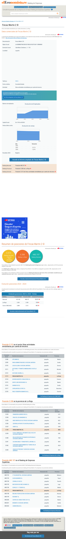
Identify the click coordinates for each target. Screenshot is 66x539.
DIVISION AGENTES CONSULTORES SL (21, 379)
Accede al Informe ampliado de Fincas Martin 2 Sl (29, 160)
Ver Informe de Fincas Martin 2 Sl (33, 536)
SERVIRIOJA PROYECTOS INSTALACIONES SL (23, 423)
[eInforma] (8, 524)
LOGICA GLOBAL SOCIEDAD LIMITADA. (21, 365)
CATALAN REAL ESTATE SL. (19, 388)
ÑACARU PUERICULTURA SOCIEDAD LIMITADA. (24, 493)
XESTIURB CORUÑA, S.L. (18, 373)
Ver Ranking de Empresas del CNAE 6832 (50, 396)
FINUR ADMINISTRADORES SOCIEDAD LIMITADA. (24, 362)
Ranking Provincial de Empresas (36, 7)
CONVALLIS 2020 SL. (17, 481)
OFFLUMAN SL (15, 359)
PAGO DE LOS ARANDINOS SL (20, 417)
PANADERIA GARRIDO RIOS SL (20, 414)
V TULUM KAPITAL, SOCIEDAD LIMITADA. (22, 475)
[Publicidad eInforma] (15, 238)
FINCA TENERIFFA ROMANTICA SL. (20, 391)
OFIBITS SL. (15, 426)
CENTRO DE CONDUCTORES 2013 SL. (21, 499)
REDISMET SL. (16, 496)
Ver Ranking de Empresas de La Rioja (51, 455)
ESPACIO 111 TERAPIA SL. (19, 487)
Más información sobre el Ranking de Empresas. (16, 38)
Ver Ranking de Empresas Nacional (51, 510)
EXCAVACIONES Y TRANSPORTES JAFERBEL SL (24, 441)
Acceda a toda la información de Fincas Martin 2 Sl (33, 279)
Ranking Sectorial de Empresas (49, 7)
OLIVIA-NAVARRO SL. (18, 478)
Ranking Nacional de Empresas (21, 7)
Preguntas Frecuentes (17, 525)
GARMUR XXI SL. (16, 385)
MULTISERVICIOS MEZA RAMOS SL (21, 484)
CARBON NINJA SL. (17, 506)
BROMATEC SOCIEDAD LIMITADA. (20, 503)
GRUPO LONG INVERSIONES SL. (19, 382)
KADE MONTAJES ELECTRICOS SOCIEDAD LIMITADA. (25, 420)
